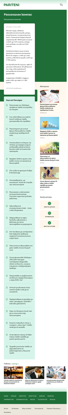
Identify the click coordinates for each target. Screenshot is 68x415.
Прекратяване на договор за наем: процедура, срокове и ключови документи (21, 301)
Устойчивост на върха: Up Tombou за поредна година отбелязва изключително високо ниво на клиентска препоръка (20, 147)
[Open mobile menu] (61, 5)
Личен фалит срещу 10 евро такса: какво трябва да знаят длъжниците (20, 337)
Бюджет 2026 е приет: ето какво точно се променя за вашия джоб (20, 161)
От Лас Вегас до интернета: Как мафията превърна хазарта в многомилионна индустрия (21, 235)
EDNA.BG (13, 396)
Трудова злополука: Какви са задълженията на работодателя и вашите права (20, 349)
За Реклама (15, 408)
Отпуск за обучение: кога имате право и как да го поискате (19, 289)
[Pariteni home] (11, 5)
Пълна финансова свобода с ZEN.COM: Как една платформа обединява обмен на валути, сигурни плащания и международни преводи (20, 262)
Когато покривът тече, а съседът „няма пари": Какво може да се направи (20, 325)
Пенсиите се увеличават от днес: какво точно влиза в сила (21, 248)
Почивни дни (49, 216)
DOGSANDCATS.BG (22, 399)
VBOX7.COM (22, 396)
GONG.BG (42, 396)
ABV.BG (6, 396)
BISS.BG (32, 399)
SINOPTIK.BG (32, 396)
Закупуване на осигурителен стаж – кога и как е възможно (20, 208)
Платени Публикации (53, 408)
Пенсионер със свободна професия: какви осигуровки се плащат (20, 107)
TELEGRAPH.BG (42, 399)
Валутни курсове (49, 226)
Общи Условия (26, 408)
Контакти (7, 412)
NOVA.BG (52, 399)
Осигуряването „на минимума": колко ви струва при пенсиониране (20, 182)
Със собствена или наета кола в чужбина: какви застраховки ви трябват (19, 119)
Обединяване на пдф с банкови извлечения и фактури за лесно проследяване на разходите (20, 221)
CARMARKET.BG (9, 399)
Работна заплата (49, 207)
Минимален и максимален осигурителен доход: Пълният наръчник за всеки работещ (20, 195)
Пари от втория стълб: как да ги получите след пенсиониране (20, 313)
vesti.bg (14, 364)
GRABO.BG (50, 396)
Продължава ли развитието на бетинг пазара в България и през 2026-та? (21, 278)
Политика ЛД (39, 408)
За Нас (6, 408)
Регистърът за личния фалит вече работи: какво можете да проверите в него (20, 132)
